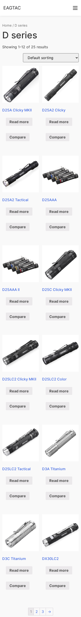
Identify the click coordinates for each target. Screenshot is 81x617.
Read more (19, 122)
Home (7, 25)
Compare (17, 137)
